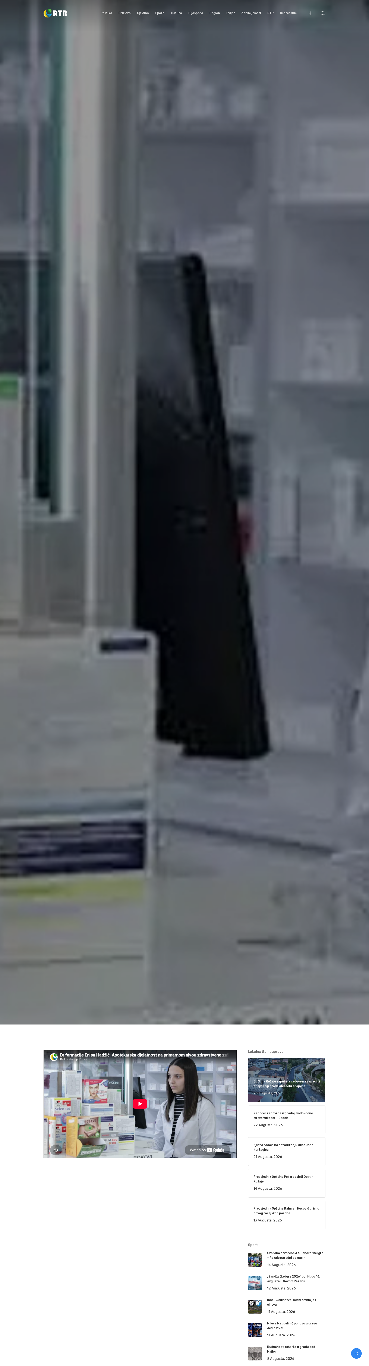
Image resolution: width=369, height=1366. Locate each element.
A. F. (52, 600)
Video (105, 600)
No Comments (309, 550)
